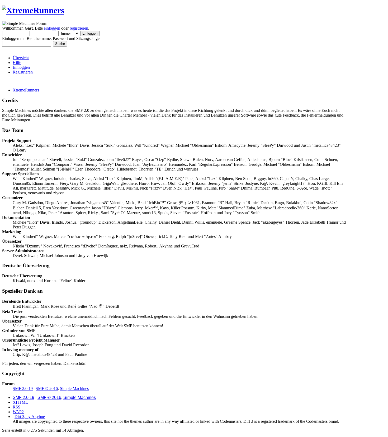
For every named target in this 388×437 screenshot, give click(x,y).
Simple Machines (74, 388)
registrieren (79, 28)
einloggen (52, 28)
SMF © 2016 (47, 388)
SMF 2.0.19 (23, 388)
